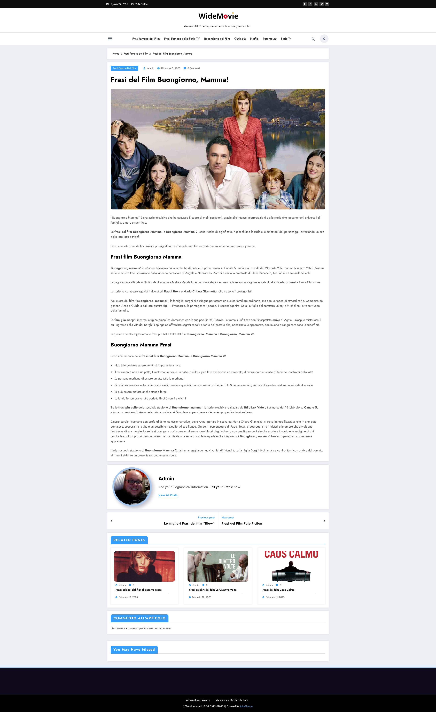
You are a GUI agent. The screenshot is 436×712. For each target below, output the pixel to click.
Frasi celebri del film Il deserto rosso (138, 590)
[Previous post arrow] (112, 521)
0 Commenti (194, 68)
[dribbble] (316, 4)
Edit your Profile (221, 487)
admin (150, 68)
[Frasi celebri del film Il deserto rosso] (144, 566)
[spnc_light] (324, 38)
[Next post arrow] (324, 521)
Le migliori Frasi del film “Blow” (189, 523)
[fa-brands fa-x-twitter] (310, 4)
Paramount (269, 38)
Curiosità (240, 38)
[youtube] (327, 4)
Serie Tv (286, 38)
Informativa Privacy (197, 700)
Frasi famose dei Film (146, 38)
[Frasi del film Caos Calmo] (291, 566)
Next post (228, 517)
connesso (132, 628)
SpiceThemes (246, 706)
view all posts (167, 495)
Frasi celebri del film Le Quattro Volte (213, 590)
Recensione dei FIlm (217, 38)
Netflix (254, 38)
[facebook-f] (305, 4)
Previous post (206, 517)
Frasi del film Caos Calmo (278, 590)
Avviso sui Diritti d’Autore (232, 700)
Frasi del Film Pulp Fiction (242, 523)
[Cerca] (313, 39)
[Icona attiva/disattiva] (109, 39)
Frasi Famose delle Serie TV (182, 38)
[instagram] (322, 4)
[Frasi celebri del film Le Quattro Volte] (218, 566)
